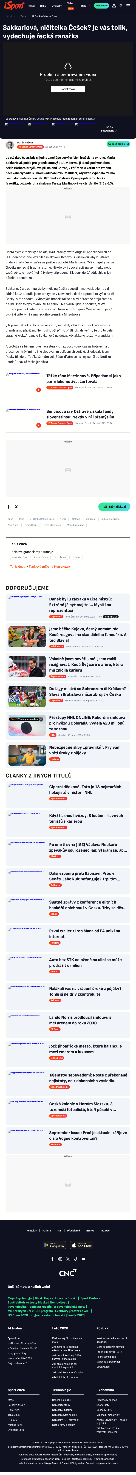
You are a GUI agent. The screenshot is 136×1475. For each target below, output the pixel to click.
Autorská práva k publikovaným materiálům (40, 1454)
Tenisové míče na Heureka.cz (49, 566)
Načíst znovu (68, 89)
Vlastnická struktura (104, 1459)
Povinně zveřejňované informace (102, 1463)
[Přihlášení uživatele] (114, 5)
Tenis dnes (17, 566)
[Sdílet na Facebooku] (8, 507)
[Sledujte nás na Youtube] (83, 1259)
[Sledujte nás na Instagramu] (60, 1259)
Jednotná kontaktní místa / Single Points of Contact (43, 1463)
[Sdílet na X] (16, 507)
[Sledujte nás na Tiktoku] (76, 1259)
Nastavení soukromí (82, 1459)
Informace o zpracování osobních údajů (40, 1459)
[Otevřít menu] (128, 5)
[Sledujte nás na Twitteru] (68, 1259)
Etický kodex (77, 1463)
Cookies (66, 1459)
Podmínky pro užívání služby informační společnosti (90, 1454)
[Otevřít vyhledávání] (121, 5)
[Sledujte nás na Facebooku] (52, 1259)
